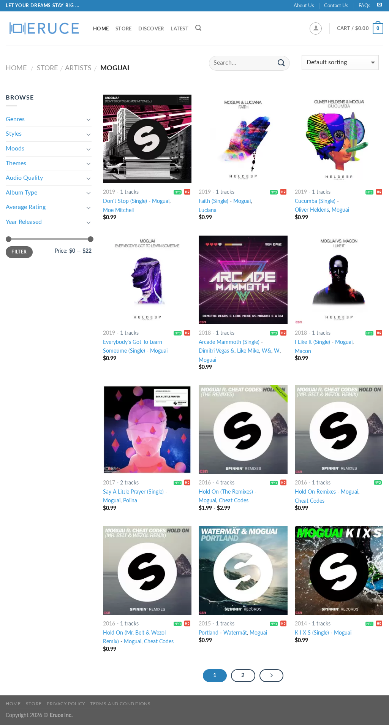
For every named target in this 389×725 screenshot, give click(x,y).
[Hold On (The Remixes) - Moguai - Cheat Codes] (243, 429)
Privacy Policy (66, 703)
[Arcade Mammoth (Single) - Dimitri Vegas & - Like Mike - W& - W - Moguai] (243, 280)
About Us (304, 5)
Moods (15, 149)
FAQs (364, 5)
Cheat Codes (233, 500)
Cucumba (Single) (315, 201)
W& (266, 351)
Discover (151, 29)
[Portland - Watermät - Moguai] (243, 570)
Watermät (235, 633)
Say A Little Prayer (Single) (133, 492)
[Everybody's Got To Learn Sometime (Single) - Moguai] (147, 280)
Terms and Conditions (120, 703)
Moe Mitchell (118, 210)
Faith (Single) (213, 201)
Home (101, 29)
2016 (205, 483)
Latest (179, 29)
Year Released (24, 222)
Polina (130, 500)
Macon (303, 351)
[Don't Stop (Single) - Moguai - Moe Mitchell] (147, 139)
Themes (16, 163)
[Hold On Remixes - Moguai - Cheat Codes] (339, 429)
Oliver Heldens (312, 210)
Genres (15, 119)
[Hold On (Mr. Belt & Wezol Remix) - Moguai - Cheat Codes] (147, 570)
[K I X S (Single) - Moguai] (339, 570)
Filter (19, 252)
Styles (14, 134)
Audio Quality (24, 178)
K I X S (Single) (312, 633)
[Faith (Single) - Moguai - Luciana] (243, 139)
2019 (109, 192)
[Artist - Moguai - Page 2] (271, 675)
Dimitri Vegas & (216, 351)
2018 (205, 333)
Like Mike (248, 351)
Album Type (21, 193)
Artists (78, 68)
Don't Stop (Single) (125, 201)
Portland (208, 633)
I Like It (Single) (312, 342)
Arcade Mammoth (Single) (229, 342)
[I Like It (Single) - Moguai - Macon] (339, 280)
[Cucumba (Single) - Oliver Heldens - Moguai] (339, 139)
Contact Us (336, 5)
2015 (205, 624)
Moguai (160, 201)
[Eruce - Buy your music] (44, 28)
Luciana (208, 210)
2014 (301, 624)
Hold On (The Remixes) (226, 492)
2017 (109, 483)
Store (123, 29)
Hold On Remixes (315, 492)
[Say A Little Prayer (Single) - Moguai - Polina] (147, 429)
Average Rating (26, 207)
